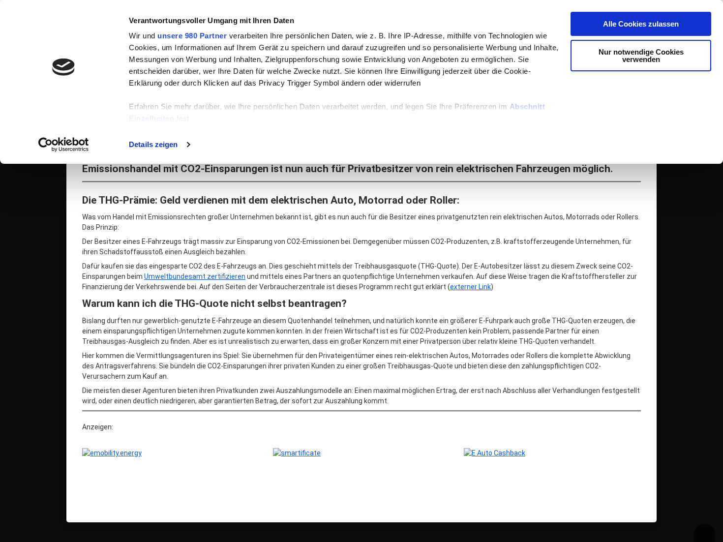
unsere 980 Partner (192, 35)
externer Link (470, 287)
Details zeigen (153, 144)
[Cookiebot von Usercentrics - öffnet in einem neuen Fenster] (64, 144)
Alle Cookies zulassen (641, 24)
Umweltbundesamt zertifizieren (194, 276)
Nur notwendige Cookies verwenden (641, 55)
